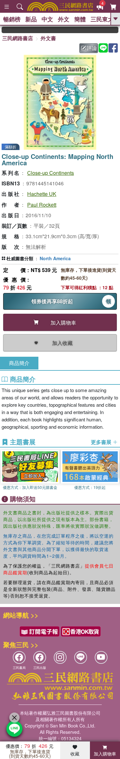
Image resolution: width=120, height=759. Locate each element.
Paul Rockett (41, 204)
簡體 (80, 19)
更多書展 (102, 442)
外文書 (48, 38)
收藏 (74, 753)
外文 (63, 19)
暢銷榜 (11, 19)
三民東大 (102, 19)
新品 (31, 19)
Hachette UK (41, 193)
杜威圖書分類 (19, 258)
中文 (47, 19)
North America (55, 258)
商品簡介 (19, 363)
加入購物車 (105, 753)
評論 (92, 48)
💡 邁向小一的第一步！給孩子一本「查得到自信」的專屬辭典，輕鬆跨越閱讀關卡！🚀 (115, 30)
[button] (115, 471)
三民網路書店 (17, 38)
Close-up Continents (50, 172)
